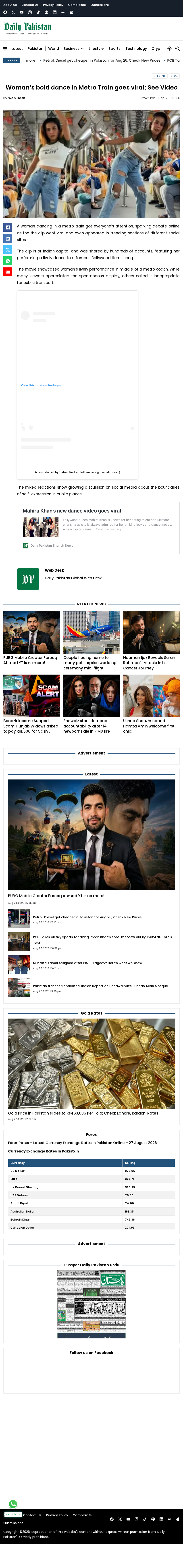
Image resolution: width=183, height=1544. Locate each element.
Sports (114, 48)
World (53, 48)
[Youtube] (21, 12)
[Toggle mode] (169, 48)
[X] (7, 249)
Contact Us (29, 5)
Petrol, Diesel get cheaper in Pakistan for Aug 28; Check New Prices (62, 60)
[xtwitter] (13, 12)
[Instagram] (30, 12)
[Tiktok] (38, 12)
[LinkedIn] (7, 238)
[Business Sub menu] (82, 48)
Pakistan (35, 48)
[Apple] (71, 12)
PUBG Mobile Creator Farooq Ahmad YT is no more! (30, 660)
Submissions (99, 5)
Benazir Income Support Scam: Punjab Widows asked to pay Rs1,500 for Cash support (30, 728)
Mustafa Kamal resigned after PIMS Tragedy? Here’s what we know (87, 963)
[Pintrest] (46, 12)
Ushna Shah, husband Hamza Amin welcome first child (149, 726)
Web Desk (16, 98)
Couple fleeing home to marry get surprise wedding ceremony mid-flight (89, 663)
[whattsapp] (13, 1504)
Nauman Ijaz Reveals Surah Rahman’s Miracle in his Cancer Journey (149, 663)
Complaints (77, 5)
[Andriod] (63, 12)
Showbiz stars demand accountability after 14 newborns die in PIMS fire (86, 726)
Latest (17, 48)
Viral (174, 76)
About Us (10, 5)
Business (71, 48)
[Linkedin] (54, 12)
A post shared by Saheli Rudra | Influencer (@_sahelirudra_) (77, 472)
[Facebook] (5, 12)
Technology (136, 48)
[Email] (7, 271)
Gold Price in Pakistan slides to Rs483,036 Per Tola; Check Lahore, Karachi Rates (83, 1113)
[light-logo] (28, 28)
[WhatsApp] (7, 260)
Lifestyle (96, 48)
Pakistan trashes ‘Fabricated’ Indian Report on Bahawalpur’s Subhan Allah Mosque (100, 986)
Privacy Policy (53, 5)
